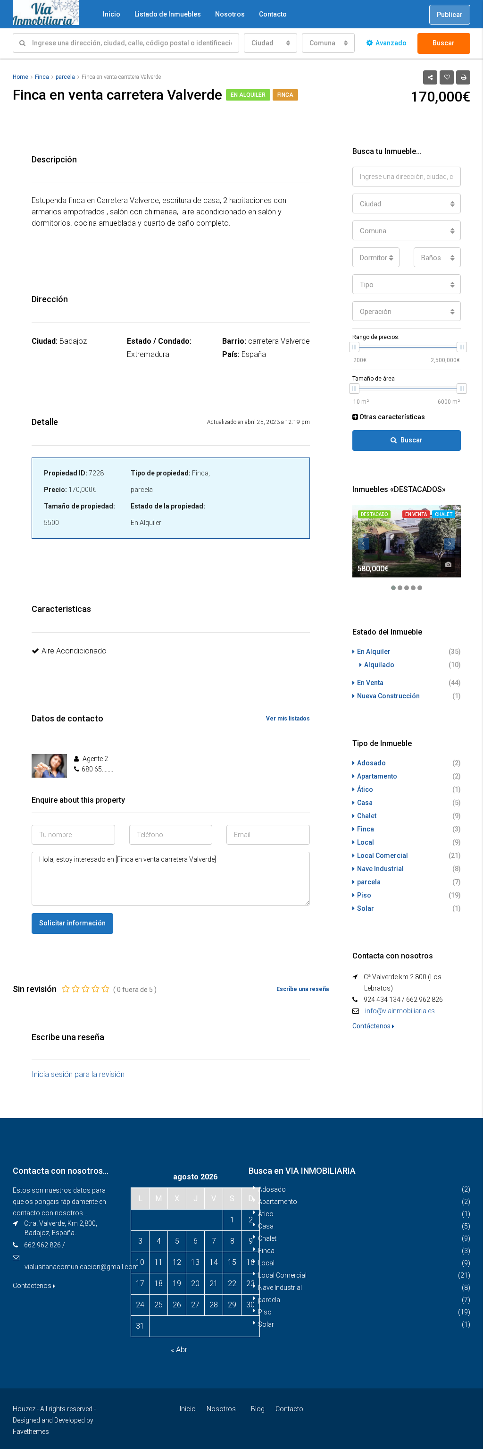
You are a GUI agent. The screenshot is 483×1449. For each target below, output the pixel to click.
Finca (285, 95)
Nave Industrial (380, 869)
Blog (258, 1409)
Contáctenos (372, 1026)
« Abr (179, 1349)
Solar (365, 908)
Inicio (111, 14)
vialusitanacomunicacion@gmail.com (82, 1267)
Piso (364, 895)
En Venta (416, 514)
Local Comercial (382, 855)
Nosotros (230, 14)
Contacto (273, 14)
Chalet (443, 514)
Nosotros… (223, 1409)
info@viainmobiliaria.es (400, 1011)
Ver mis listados (288, 718)
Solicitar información (72, 923)
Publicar (450, 14)
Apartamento (377, 776)
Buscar (444, 43)
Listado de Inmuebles (167, 14)
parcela (369, 882)
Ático (365, 789)
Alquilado (379, 665)
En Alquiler (248, 95)
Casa (365, 802)
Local (365, 842)
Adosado (371, 763)
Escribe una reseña (302, 989)
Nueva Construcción (388, 696)
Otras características (391, 417)
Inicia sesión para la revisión (78, 1074)
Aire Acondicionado (74, 650)
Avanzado (391, 43)
